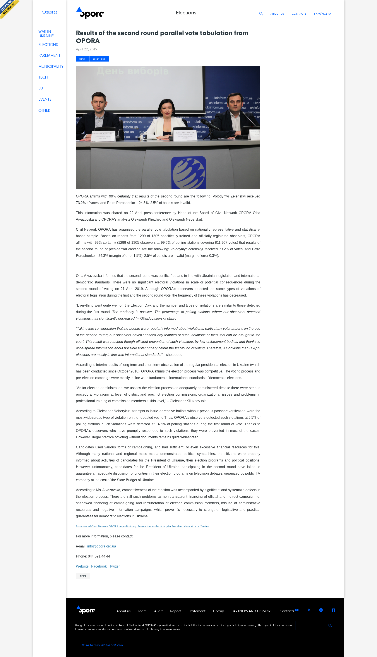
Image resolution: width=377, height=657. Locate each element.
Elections (99, 59)
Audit (158, 611)
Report (175, 611)
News (82, 59)
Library (218, 611)
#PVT (83, 576)
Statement (197, 611)
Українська (322, 13)
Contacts (299, 13)
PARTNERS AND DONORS (251, 611)
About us (277, 13)
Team (142, 611)
